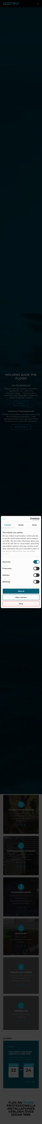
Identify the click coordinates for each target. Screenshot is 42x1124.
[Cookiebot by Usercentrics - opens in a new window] (30, 519)
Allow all (21, 591)
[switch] (36, 568)
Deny (21, 603)
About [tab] (34, 525)
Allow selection (21, 597)
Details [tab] (21, 525)
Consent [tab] (7, 525)
